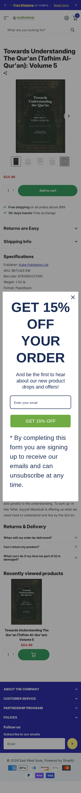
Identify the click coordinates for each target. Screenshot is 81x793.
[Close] (73, 297)
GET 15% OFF (41, 421)
